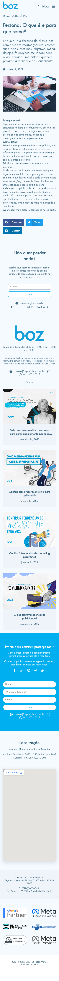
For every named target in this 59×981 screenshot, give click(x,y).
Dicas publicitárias (15, 16)
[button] (13, 222)
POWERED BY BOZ (29, 964)
